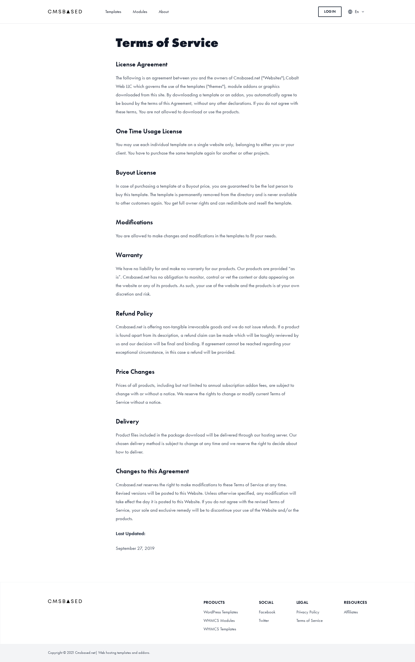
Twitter (264, 620)
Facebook (267, 612)
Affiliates (351, 612)
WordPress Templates (221, 612)
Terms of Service (309, 620)
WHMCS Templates (220, 629)
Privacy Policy (307, 612)
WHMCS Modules (219, 620)
